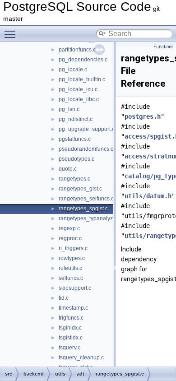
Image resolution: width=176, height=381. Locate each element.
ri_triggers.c (73, 248)
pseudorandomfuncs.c (86, 149)
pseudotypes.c (76, 159)
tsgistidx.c (71, 338)
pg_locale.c (73, 69)
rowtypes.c (72, 258)
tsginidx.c (70, 328)
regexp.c (69, 228)
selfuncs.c (71, 278)
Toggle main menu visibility (12, 34)
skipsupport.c (75, 288)
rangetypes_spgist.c (83, 208)
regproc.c (70, 238)
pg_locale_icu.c (78, 89)
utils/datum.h (148, 196)
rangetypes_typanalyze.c (89, 218)
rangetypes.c (74, 179)
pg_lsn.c (69, 109)
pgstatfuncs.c (75, 139)
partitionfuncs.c (77, 49)
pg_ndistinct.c (76, 119)
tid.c (64, 298)
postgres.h (143, 116)
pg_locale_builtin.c (82, 79)
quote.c (68, 169)
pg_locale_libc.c (79, 99)
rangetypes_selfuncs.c (86, 198)
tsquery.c (69, 347)
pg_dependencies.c (83, 59)
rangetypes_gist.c (80, 189)
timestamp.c (73, 308)
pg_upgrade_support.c (87, 129)
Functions (163, 47)
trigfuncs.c (71, 318)
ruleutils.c (70, 268)
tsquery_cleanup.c (81, 357)
